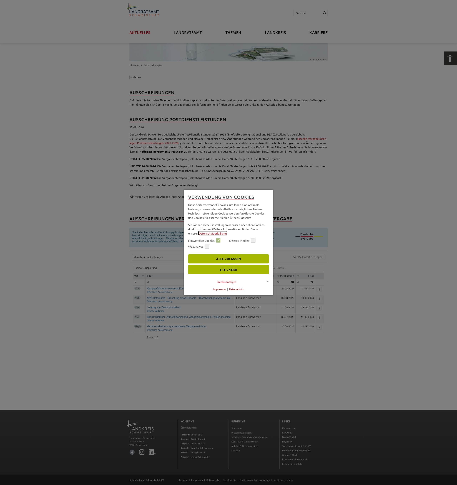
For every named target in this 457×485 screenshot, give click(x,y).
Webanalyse (196, 246)
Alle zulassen (228, 259)
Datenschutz (236, 289)
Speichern (228, 269)
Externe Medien (239, 240)
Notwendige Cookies (201, 240)
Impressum (219, 289)
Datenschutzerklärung (213, 233)
